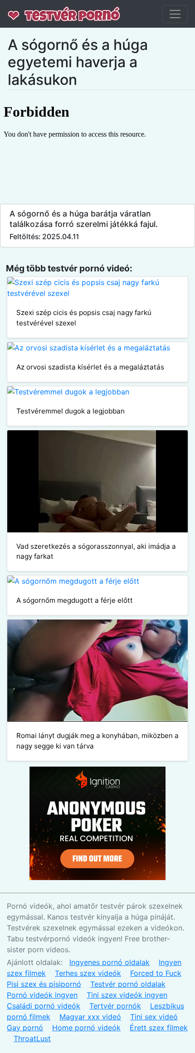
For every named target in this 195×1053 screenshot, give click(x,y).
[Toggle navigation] (175, 14)
